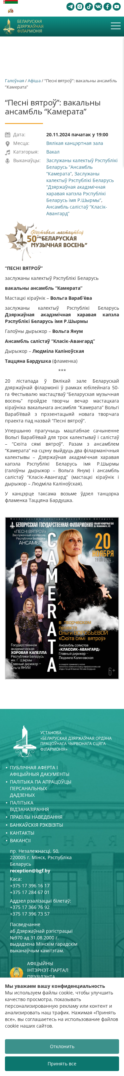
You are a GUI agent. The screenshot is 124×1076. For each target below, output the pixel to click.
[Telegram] (70, 7)
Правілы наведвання (36, 817)
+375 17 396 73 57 (30, 914)
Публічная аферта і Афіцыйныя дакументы (39, 770)
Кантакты (22, 833)
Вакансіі (20, 840)
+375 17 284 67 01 (30, 892)
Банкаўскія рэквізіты (36, 825)
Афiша (34, 81)
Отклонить (62, 1046)
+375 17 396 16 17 (30, 885)
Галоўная (14, 81)
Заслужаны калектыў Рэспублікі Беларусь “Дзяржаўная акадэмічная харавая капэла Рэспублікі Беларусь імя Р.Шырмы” (80, 186)
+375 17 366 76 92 (30, 907)
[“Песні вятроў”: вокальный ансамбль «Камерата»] (62, 598)
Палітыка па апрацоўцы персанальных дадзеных (40, 788)
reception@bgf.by (30, 870)
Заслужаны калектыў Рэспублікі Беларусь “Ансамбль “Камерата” (82, 167)
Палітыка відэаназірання (29, 805)
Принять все (62, 1063)
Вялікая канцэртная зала (74, 143)
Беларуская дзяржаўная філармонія (30, 26)
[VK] (98, 7)
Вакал (53, 152)
